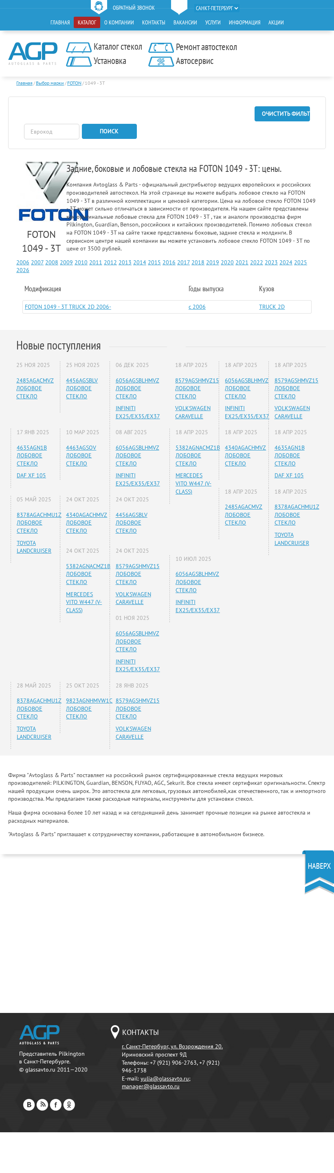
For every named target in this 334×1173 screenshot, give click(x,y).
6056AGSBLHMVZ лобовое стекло (137, 388)
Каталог (87, 22)
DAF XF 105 (31, 475)
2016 (169, 262)
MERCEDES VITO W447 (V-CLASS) (84, 602)
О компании (119, 22)
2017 (183, 262)
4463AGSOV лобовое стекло (81, 455)
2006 (22, 262)
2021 (241, 262)
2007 (37, 262)
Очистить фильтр (286, 113)
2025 (300, 262)
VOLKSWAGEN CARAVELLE (133, 598)
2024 (285, 262)
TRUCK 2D (272, 306)
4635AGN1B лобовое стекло (32, 455)
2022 (256, 262)
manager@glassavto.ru (151, 1086)
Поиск (109, 131)
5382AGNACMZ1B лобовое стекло (88, 574)
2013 (125, 262)
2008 (51, 262)
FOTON (74, 83)
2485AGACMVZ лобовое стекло (35, 388)
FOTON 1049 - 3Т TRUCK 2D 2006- (68, 306)
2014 (139, 262)
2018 (197, 262)
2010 (81, 262)
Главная (60, 22)
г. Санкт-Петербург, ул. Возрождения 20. (172, 1046)
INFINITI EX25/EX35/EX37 (138, 412)
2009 (66, 262)
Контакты (153, 22)
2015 (154, 262)
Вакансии (185, 22)
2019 (212, 262)
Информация (244, 22)
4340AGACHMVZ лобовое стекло (86, 522)
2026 (22, 270)
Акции (276, 22)
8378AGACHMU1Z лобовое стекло (39, 522)
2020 (227, 262)
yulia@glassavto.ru (165, 1078)
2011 (95, 262)
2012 (110, 262)
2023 (271, 262)
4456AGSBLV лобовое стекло (82, 388)
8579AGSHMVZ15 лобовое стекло (138, 574)
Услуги (213, 22)
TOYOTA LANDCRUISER (34, 547)
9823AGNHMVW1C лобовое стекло (89, 708)
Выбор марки (50, 83)
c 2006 (197, 306)
